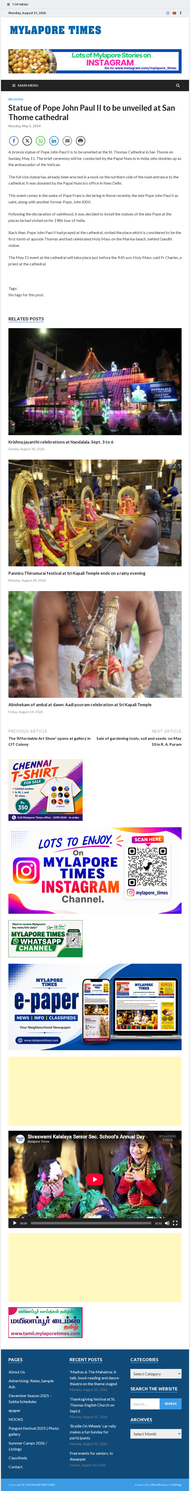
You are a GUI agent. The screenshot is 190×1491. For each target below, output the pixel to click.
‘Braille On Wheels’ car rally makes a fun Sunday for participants (93, 1432)
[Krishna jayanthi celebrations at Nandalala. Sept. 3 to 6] (95, 436)
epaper (15, 1410)
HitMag (176, 1484)
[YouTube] (174, 13)
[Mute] (167, 1223)
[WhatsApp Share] (40, 141)
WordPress (158, 1484)
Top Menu (20, 4)
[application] (95, 1179)
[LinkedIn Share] (54, 141)
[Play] (14, 1223)
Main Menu (28, 85)
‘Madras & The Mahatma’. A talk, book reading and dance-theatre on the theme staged (95, 1377)
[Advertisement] (95, 1091)
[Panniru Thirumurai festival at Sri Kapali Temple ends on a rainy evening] (95, 567)
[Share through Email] (67, 141)
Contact (16, 1466)
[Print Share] (80, 141)
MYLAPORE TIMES (43, 1484)
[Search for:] (156, 1403)
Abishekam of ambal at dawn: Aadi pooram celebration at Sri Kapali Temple (80, 704)
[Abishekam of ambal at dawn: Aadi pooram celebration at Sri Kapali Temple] (95, 699)
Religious (15, 99)
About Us (17, 1371)
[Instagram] (167, 13)
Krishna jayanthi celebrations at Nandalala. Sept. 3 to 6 (60, 442)
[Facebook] (180, 13)
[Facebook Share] (14, 141)
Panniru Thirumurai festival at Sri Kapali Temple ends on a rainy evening (76, 573)
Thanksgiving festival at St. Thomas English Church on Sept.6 (92, 1405)
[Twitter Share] (27, 141)
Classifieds (18, 1457)
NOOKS (16, 1419)
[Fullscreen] (175, 1223)
